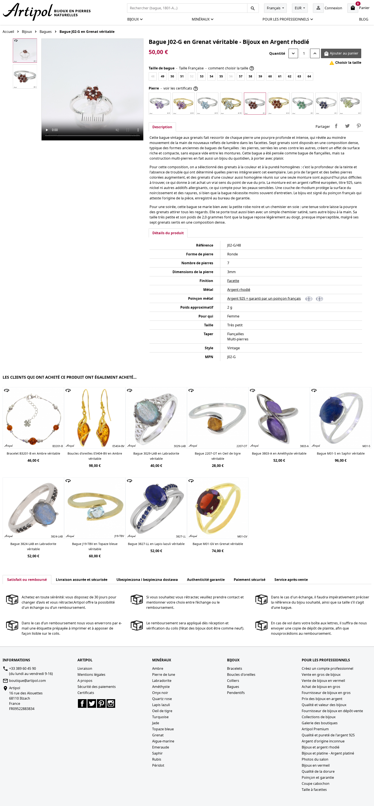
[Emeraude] (303, 104)
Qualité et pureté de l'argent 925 (328, 735)
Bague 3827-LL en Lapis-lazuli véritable (156, 544)
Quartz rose (162, 698)
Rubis (156, 759)
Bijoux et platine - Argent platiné (328, 753)
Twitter (91, 703)
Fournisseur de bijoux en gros (326, 692)
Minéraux (201, 19)
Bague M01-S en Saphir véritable (341, 453)
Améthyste (161, 686)
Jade (155, 723)
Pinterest (358, 126)
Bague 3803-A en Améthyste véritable (279, 453)
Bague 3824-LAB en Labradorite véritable (33, 546)
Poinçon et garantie (318, 777)
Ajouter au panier (341, 53)
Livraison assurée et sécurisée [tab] (81, 579)
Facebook (82, 703)
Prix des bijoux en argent (322, 698)
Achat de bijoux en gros (321, 686)
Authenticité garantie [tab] (206, 579)
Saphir (157, 753)
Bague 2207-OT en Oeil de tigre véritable (218, 456)
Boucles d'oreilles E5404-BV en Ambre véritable (95, 456)
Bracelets (234, 668)
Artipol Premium (315, 729)
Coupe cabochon (315, 783)
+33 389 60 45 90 (22, 668)
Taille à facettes (314, 789)
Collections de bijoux (318, 717)
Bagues (233, 686)
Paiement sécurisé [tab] (249, 579)
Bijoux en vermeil (316, 765)
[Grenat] (255, 104)
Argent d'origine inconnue (323, 741)
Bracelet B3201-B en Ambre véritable (33, 453)
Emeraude (160, 747)
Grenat (158, 735)
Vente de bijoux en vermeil (323, 680)
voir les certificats (180, 88)
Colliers (233, 680)
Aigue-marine (163, 741)
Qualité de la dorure (318, 771)
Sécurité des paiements (96, 686)
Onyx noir (160, 692)
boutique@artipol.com (27, 680)
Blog (363, 19)
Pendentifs (236, 692)
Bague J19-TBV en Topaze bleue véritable (95, 546)
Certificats (85, 692)
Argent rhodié (238, 289)
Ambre (157, 668)
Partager (336, 126)
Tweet (347, 126)
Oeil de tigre (162, 710)
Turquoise (160, 717)
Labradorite (161, 680)
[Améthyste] (160, 104)
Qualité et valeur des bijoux (324, 704)
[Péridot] (350, 104)
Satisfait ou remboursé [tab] (27, 579)
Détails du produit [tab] (168, 233)
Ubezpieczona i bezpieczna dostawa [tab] (147, 579)
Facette (233, 280)
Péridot (158, 765)
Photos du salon (315, 759)
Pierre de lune (163, 674)
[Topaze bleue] (207, 104)
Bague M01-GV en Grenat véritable (218, 544)
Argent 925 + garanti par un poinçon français (264, 298)
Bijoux (133, 19)
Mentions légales (91, 674)
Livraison (84, 668)
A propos (84, 680)
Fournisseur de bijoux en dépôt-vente (332, 710)
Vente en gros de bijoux (321, 674)
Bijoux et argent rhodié (320, 747)
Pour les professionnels (286, 19)
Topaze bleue (163, 729)
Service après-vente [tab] (291, 579)
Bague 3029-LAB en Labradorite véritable (156, 456)
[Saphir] (326, 104)
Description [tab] (162, 127)
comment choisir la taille (231, 68)
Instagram (110, 703)
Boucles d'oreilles (241, 674)
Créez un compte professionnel (327, 668)
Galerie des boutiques (320, 723)
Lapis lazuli (161, 704)
